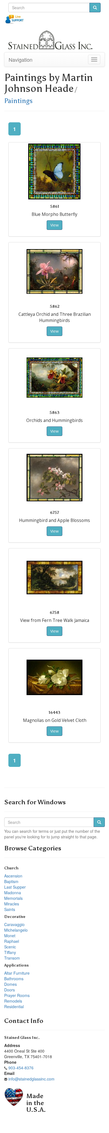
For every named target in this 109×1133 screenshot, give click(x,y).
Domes (10, 984)
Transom (12, 958)
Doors (9, 990)
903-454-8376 (21, 1067)
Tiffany (10, 952)
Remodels (13, 1001)
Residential (14, 1006)
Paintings (18, 101)
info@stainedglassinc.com (31, 1079)
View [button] (54, 225)
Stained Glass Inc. (22, 1037)
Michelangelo (16, 930)
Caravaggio (14, 924)
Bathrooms (13, 978)
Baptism (11, 881)
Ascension (13, 876)
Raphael (11, 941)
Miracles (11, 904)
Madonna (12, 892)
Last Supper (15, 887)
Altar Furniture (17, 973)
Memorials (13, 898)
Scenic (10, 947)
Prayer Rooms (17, 995)
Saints (9, 909)
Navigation (20, 59)
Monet (9, 935)
